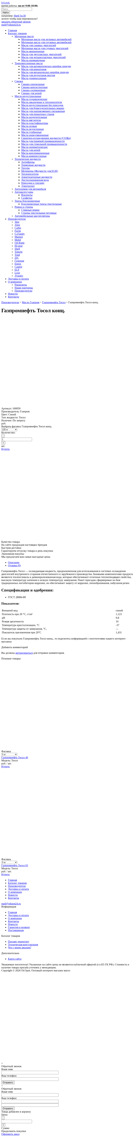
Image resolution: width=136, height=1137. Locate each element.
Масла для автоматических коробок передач (46, 66)
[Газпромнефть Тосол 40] (68, 748)
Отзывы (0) (14, 565)
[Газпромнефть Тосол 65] (68, 856)
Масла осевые (29, 126)
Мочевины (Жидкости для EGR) (39, 171)
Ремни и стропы (24, 207)
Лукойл (19, 275)
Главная (12, 30)
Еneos (18, 263)
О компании (15, 281)
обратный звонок (16, 21)
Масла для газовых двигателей (38, 45)
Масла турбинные (31, 132)
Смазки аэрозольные (33, 84)
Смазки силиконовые (33, 90)
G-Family (20, 233)
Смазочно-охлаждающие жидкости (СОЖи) (46, 138)
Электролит (28, 186)
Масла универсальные (33, 78)
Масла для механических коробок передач (45, 72)
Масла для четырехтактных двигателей (43, 57)
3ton (17, 221)
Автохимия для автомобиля (30, 189)
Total (17, 254)
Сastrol (18, 266)
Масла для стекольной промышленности (44, 144)
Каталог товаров (17, 33)
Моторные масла (24, 36)
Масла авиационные (32, 51)
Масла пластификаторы (34, 123)
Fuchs (18, 230)
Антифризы (28, 162)
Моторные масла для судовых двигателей (44, 48)
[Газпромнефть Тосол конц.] (68, 405)
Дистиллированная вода (35, 180)
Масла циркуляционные (35, 135)
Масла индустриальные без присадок (42, 105)
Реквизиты (21, 284)
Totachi (18, 251)
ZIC (17, 257)
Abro (17, 224)
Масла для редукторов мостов (38, 75)
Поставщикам (16, 930)
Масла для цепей (30, 150)
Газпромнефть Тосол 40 (14, 757)
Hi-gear (19, 245)
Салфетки (26, 198)
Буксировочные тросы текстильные (41, 204)
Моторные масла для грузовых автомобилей (46, 42)
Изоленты (27, 195)
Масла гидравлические (34, 99)
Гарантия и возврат (19, 927)
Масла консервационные (35, 153)
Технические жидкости (28, 159)
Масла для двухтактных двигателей (41, 54)
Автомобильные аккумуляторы (32, 215)
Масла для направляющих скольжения (43, 111)
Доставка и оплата (18, 278)
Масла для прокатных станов (37, 114)
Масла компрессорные (34, 156)
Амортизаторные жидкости (36, 177)
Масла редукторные (32, 129)
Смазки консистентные (34, 87)
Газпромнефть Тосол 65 (14, 865)
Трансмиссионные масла (29, 63)
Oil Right (19, 242)
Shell (17, 248)
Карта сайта (14, 958)
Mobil (18, 239)
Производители (17, 218)
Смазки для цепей (31, 93)
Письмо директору (18, 941)
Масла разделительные (34, 117)
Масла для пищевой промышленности (43, 141)
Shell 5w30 (20, 15)
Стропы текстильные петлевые (39, 213)
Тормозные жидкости (33, 165)
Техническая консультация (23, 944)
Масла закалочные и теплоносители (41, 102)
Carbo (18, 227)
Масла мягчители (31, 120)
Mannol (19, 236)
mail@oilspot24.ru (11, 24)
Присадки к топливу (32, 183)
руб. (5, 2)
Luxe (17, 272)
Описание (13, 562)
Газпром (19, 260)
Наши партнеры (24, 287)
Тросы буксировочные (27, 201)
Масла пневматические (34, 147)
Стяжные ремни (30, 210)
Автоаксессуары (24, 192)
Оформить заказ (10, 1134)
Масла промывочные (33, 60)
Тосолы (25, 168)
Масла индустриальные (28, 96)
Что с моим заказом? (19, 947)
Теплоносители (30, 174)
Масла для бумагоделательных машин (42, 108)
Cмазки (19, 81)
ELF (17, 269)
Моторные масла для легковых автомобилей (46, 39)
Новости (13, 293)
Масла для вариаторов (33, 69)
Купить (5, 449)
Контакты (13, 296)
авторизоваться (24, 652)
